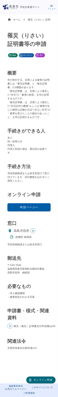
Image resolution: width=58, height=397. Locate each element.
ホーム (16, 19)
